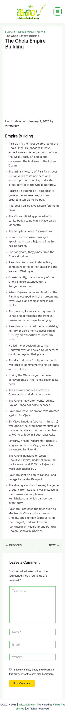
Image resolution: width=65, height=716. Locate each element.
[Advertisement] (32, 85)
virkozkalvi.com (27, 704)
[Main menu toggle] (58, 11)
